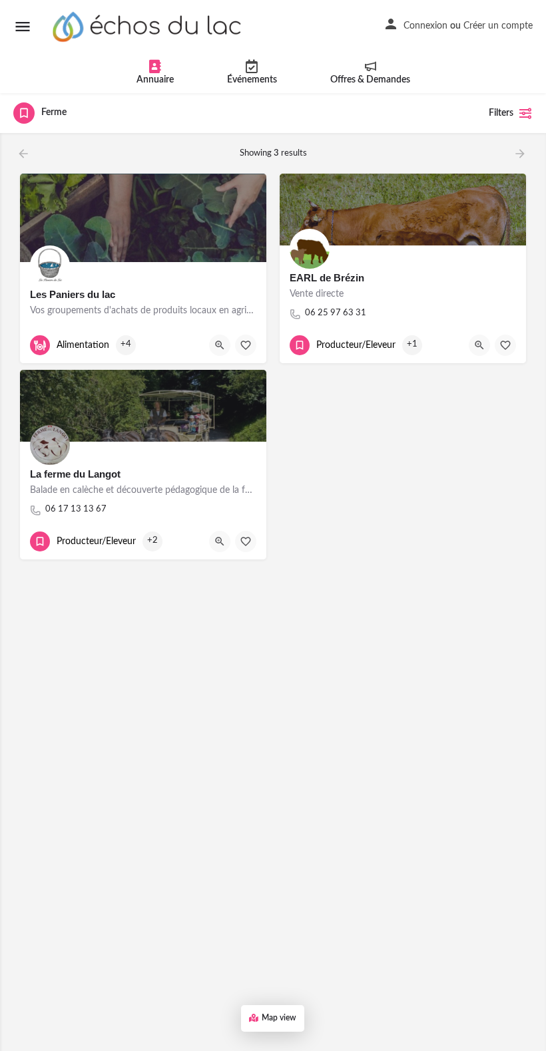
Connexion (425, 26)
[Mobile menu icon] (22, 26)
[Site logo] (149, 26)
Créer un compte (498, 26)
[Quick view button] (219, 345)
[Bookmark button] (245, 345)
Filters (501, 113)
